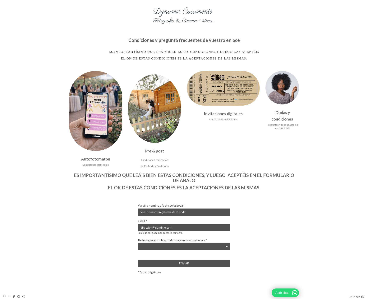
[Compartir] (23, 296)
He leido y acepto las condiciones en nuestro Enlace (172, 240)
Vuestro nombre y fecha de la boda (161, 205)
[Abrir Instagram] (19, 296)
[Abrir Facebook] (14, 296)
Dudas (281, 112)
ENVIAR (184, 263)
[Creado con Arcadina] (362, 297)
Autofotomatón (95, 158)
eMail (142, 221)
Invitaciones (215, 113)
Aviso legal (354, 296)
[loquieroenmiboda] (184, 15)
